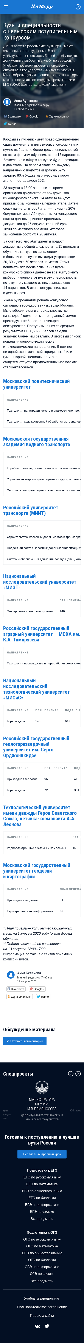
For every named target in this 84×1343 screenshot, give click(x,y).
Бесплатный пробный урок (42, 1154)
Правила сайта (42, 1315)
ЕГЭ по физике (42, 1211)
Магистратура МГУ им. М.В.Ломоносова (42, 1104)
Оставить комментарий (26, 1041)
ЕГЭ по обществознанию (42, 1191)
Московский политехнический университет (36, 384)
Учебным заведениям (41, 1298)
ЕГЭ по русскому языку (42, 1177)
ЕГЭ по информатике (42, 1205)
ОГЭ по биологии (42, 1260)
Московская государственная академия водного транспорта (36, 441)
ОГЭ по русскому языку (42, 1239)
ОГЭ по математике (42, 1246)
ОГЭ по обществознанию (42, 1253)
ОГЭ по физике (42, 1274)
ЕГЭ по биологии (42, 1198)
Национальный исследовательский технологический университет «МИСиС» (36, 689)
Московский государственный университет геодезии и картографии (36, 871)
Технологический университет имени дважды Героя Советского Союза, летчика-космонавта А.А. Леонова (40, 815)
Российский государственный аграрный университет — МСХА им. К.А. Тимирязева (41, 634)
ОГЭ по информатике (42, 1267)
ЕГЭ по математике (42, 1184)
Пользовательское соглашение (42, 1307)
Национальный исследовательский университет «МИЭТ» (39, 582)
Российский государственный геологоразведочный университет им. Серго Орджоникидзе (36, 747)
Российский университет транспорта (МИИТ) (30, 510)
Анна (26, 100)
